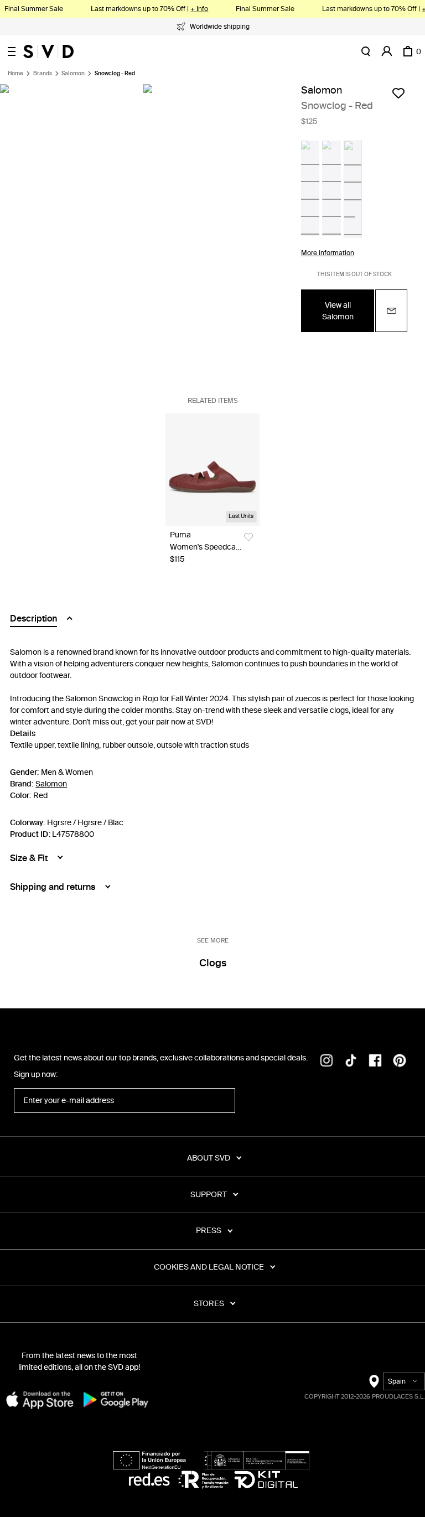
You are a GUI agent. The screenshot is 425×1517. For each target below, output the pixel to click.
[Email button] (391, 310)
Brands (42, 73)
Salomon (73, 73)
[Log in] (387, 51)
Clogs (212, 963)
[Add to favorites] (398, 93)
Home (15, 73)
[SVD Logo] (48, 51)
